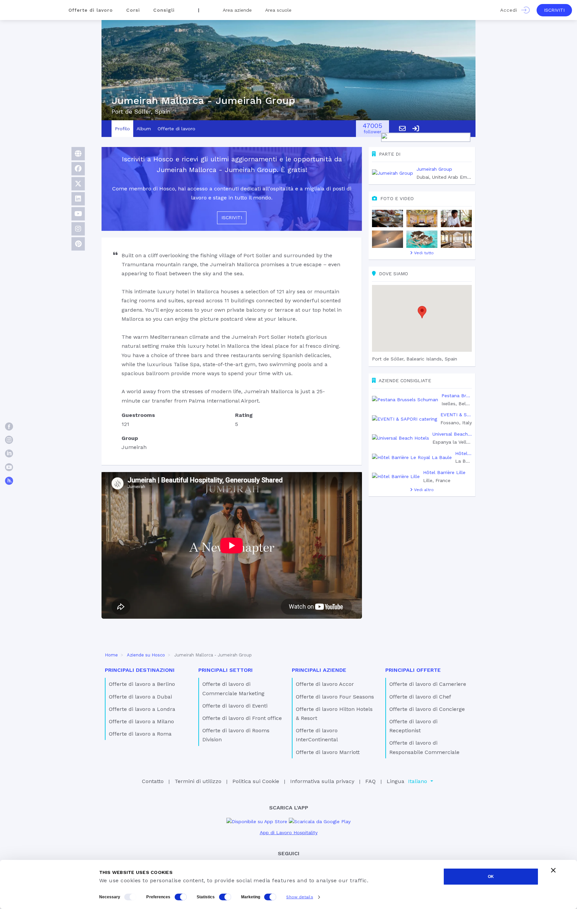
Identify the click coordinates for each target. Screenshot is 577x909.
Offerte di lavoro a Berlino (142, 684)
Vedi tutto (423, 253)
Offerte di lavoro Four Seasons (335, 697)
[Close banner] (553, 870)
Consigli (164, 10)
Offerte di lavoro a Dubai (140, 697)
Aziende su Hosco (146, 654)
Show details (299, 897)
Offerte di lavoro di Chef (420, 697)
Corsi (133, 10)
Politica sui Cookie (255, 781)
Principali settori (225, 670)
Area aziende (237, 10)
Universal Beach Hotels (452, 434)
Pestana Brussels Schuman (456, 395)
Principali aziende (319, 670)
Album (144, 128)
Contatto (153, 781)
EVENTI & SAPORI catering (456, 414)
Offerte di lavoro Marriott (328, 752)
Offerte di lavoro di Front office (242, 718)
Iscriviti (554, 10)
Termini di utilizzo (198, 781)
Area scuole (278, 10)
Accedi (510, 10)
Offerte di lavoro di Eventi (234, 706)
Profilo (122, 128)
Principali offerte (413, 670)
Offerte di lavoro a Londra (142, 709)
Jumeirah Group (434, 169)
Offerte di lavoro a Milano (141, 721)
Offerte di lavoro (90, 10)
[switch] (181, 897)
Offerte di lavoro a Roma (140, 734)
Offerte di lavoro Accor (325, 684)
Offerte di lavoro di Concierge (427, 709)
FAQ (370, 781)
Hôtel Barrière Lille (444, 472)
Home (111, 654)
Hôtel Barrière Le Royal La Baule (463, 453)
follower (372, 129)
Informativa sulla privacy (322, 781)
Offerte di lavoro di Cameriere (427, 684)
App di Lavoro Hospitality (289, 832)
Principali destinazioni (140, 670)
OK (491, 876)
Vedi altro (423, 489)
